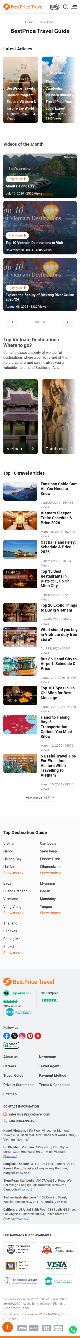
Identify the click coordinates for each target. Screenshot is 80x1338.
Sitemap (10, 1094)
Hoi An (8, 867)
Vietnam (9, 843)
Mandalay (48, 899)
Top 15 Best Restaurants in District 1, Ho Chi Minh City (56, 578)
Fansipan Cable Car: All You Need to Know (59, 489)
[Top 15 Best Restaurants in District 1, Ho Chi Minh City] (20, 578)
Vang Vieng (12, 907)
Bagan (45, 891)
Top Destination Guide (25, 832)
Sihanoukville (50, 867)
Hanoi (8, 851)
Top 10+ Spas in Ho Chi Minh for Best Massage (58, 693)
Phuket (8, 946)
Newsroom (47, 1057)
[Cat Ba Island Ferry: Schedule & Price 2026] (20, 549)
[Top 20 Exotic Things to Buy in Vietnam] (20, 612)
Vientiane (10, 899)
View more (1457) (38, 797)
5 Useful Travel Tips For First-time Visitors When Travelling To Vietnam (58, 765)
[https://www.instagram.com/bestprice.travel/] (23, 1036)
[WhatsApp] (73, 1330)
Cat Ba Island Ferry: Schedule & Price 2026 (58, 547)
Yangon (46, 907)
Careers (9, 1066)
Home (29, 22)
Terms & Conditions (54, 1085)
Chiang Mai (12, 939)
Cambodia (48, 843)
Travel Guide (46, 22)
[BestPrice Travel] (23, 6)
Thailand (10, 923)
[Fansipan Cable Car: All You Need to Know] (20, 491)
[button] (12, 322)
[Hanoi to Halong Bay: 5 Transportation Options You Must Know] (20, 724)
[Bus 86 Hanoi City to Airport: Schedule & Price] (20, 666)
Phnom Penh (50, 859)
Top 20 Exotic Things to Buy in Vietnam (59, 607)
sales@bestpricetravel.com (29, 1114)
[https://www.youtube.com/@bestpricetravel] (38, 1036)
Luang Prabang (15, 891)
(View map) (22, 1139)
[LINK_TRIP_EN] (55, 7)
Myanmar (47, 883)
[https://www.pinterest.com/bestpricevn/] (30, 1036)
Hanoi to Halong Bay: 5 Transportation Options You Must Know (56, 727)
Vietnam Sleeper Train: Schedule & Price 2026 (56, 518)
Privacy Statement (18, 1085)
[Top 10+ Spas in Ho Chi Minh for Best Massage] (20, 695)
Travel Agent (49, 1066)
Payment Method (52, 1075)
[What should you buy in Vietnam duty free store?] (20, 636)
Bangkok (10, 931)
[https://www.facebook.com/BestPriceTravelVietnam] (7, 1036)
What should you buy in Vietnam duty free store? (59, 634)
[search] (65, 7)
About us (10, 1057)
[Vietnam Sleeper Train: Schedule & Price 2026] (20, 520)
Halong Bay (12, 859)
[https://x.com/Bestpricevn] (15, 1036)
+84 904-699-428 (22, 1121)
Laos (7, 883)
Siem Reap (48, 851)
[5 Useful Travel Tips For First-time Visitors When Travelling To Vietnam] (20, 763)
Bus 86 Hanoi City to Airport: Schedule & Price (59, 664)
